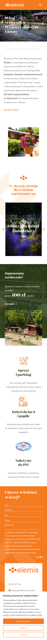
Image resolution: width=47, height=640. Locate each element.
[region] (23, 616)
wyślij (38, 557)
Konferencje (23, 228)
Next (43, 229)
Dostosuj (23, 628)
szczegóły (10, 304)
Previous (3, 229)
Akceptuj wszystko (24, 621)
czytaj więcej (11, 110)
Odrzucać (23, 635)
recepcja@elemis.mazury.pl (23, 590)
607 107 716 (16, 584)
